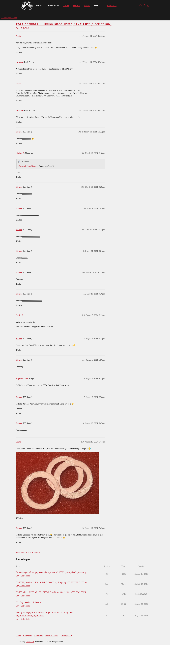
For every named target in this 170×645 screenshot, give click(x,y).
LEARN (66, 6)
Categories (27, 636)
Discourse (30, 642)
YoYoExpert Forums (9, 18)
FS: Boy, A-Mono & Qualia (28, 602)
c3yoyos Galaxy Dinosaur (28, 166)
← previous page (22, 552)
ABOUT (97, 6)
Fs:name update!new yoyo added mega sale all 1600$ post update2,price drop (51, 572)
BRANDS (52, 6)
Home (18, 636)
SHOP (38, 6)
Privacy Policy (66, 636)
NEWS (87, 6)
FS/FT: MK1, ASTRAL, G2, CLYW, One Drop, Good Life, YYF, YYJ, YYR (51, 592)
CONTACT (111, 6)
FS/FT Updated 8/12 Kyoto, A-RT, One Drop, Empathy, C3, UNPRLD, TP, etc (52, 582)
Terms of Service (51, 636)
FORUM (76, 6)
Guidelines (38, 636)
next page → (35, 552)
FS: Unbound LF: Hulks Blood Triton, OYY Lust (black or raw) (64, 24)
